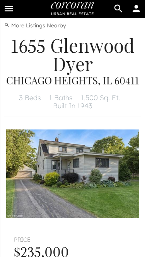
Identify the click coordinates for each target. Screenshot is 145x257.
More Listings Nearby (38, 25)
